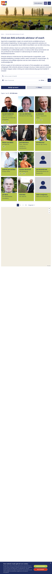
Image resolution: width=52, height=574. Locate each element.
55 (26, 205)
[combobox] (42, 80)
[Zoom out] (49, 211)
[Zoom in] (49, 209)
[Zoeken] (45, 3)
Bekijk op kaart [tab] (13, 87)
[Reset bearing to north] (49, 213)
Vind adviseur (38, 3)
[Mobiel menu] (49, 3)
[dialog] (26, 568)
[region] (26, 236)
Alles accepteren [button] (40, 566)
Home (2, 34)
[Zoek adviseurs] (49, 80)
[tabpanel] (26, 151)
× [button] (50, 563)
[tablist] (13, 87)
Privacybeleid (6, 572)
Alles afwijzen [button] (40, 569)
